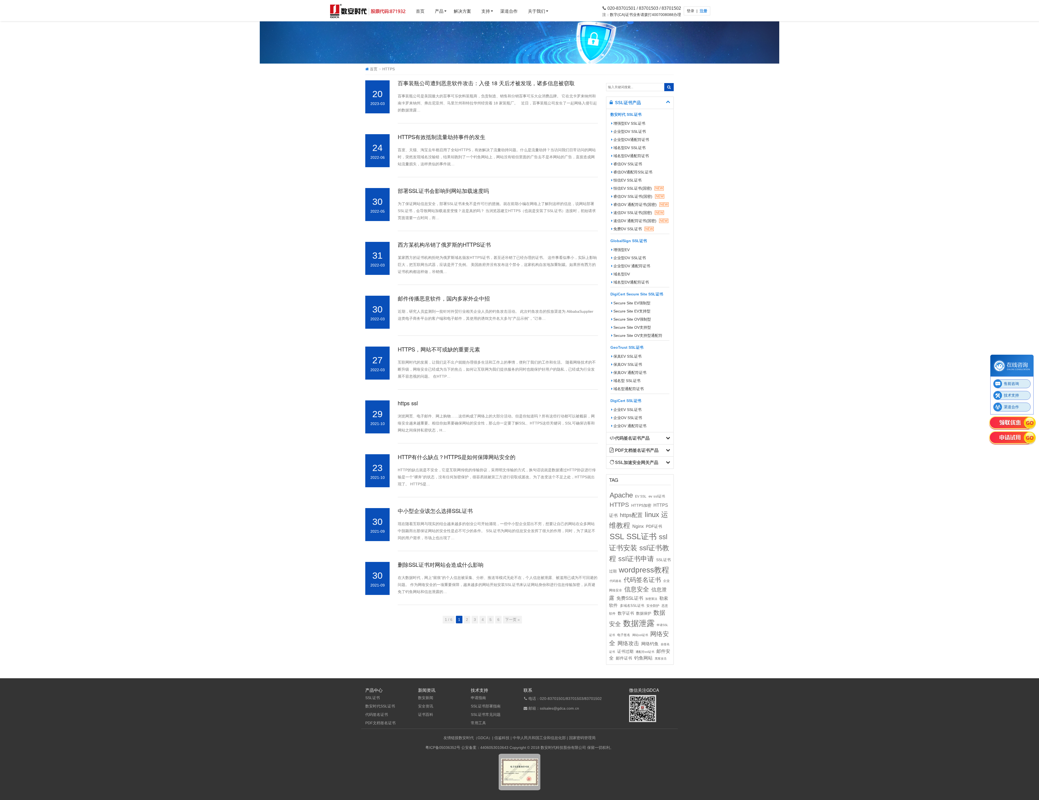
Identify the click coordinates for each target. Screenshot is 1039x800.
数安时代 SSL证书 (626, 114)
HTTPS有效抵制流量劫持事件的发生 (441, 137)
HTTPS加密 (641, 505)
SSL (617, 536)
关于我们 (536, 11)
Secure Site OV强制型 (632, 319)
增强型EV (621, 250)
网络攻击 (628, 643)
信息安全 (636, 589)
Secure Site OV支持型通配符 (637, 335)
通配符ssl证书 (645, 651)
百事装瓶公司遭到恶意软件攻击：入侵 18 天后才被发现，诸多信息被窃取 (486, 83)
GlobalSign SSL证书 (628, 241)
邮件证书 (624, 658)
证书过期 (625, 651)
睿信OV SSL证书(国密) (638, 196)
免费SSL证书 (629, 598)
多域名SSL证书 (632, 606)
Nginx (638, 526)
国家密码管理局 (582, 738)
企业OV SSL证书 (627, 418)
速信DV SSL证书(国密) (638, 212)
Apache (621, 495)
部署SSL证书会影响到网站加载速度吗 (443, 191)
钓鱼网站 (643, 658)
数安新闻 (425, 698)
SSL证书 (641, 536)
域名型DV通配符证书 (631, 156)
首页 (420, 11)
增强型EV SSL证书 (629, 123)
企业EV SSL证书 (627, 409)
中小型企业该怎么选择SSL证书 (435, 511)
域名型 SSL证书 (626, 380)
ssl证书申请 (636, 558)
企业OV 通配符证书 (629, 426)
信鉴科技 (501, 738)
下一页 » (512, 619)
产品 (439, 11)
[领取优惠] (1012, 423)
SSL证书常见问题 (486, 714)
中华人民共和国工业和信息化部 (539, 738)
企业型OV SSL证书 (629, 131)
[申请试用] (1012, 438)
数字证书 (626, 613)
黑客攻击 (661, 658)
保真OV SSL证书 (627, 364)
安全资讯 (425, 706)
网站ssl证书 (640, 635)
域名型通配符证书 (628, 389)
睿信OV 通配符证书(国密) (640, 204)
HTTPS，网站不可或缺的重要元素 (439, 349)
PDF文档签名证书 (380, 723)
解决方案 (462, 11)
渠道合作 (509, 11)
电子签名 (623, 635)
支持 (485, 11)
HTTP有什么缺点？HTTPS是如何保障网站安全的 (456, 457)
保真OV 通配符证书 (629, 372)
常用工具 (478, 723)
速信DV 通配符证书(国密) (640, 221)
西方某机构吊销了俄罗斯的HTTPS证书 (444, 244)
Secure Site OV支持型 (632, 327)
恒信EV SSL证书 (627, 180)
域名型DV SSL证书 (629, 148)
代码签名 (616, 580)
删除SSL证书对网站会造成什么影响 (441, 564)
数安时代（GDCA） (475, 738)
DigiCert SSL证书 (625, 401)
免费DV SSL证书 (633, 229)
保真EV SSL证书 (627, 356)
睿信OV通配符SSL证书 (632, 172)
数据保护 (643, 613)
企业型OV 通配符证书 (631, 266)
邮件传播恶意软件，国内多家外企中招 (444, 298)
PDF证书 (654, 526)
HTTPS (619, 504)
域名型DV (621, 274)
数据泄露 (639, 623)
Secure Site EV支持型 (631, 311)
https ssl (408, 403)
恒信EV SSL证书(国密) (638, 188)
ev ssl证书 (657, 496)
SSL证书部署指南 (486, 706)
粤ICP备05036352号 (442, 747)
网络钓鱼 (650, 643)
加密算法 (651, 598)
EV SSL (640, 496)
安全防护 (652, 606)
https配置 (631, 515)
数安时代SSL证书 (380, 706)
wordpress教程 (644, 569)
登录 (691, 11)
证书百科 (425, 714)
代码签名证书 (642, 580)
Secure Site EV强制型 (631, 303)
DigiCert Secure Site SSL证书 (636, 294)
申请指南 (478, 698)
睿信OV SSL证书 (627, 164)
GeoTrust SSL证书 (626, 347)
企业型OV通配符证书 (631, 139)
